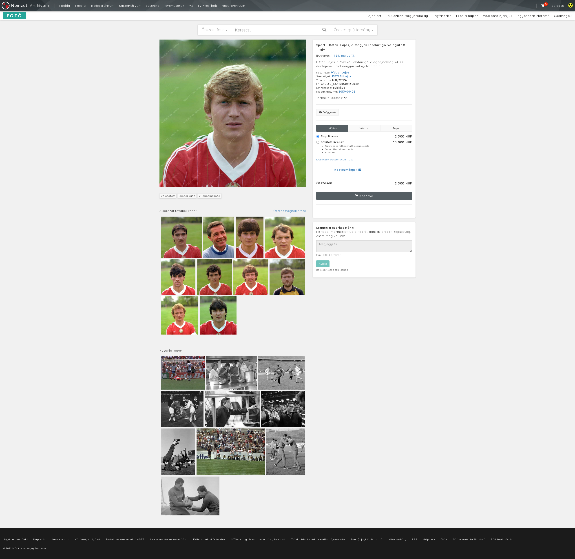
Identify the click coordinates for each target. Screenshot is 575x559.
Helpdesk (429, 539)
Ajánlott (374, 16)
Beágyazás (329, 112)
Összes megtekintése (289, 211)
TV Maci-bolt (207, 5)
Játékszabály (397, 539)
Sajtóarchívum (130, 5)
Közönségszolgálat (87, 539)
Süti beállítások (501, 539)
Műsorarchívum (233, 5)
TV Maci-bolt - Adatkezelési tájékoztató (318, 539)
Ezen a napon (467, 16)
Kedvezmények (346, 169)
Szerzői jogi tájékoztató (366, 539)
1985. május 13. (344, 55)
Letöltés (332, 128)
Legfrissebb (442, 16)
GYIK (444, 539)
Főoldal (65, 5)
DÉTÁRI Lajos (341, 76)
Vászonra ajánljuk (497, 16)
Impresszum (60, 539)
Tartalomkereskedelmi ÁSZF (125, 539)
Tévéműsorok (174, 5)
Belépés (557, 5)
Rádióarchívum (103, 5)
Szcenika (152, 5)
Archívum (30, 5)
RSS (414, 539)
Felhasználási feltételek (209, 539)
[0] (543, 5)
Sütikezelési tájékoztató (469, 539)
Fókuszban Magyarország (407, 16)
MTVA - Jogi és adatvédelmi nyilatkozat (258, 539)
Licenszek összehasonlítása (335, 159)
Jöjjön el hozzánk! (15, 539)
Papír (396, 128)
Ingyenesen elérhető (533, 16)
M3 (191, 5)
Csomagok (563, 16)
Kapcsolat (40, 539)
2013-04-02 (346, 91)
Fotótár (81, 5)
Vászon (364, 128)
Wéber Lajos (340, 72)
